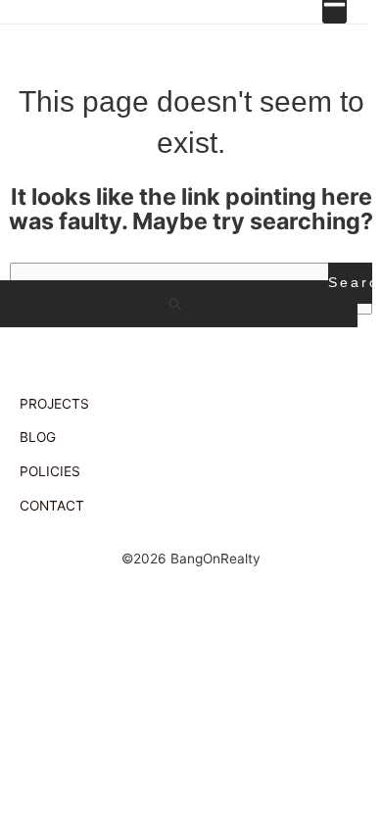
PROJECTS (54, 404)
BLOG (38, 437)
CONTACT (52, 505)
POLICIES (50, 471)
